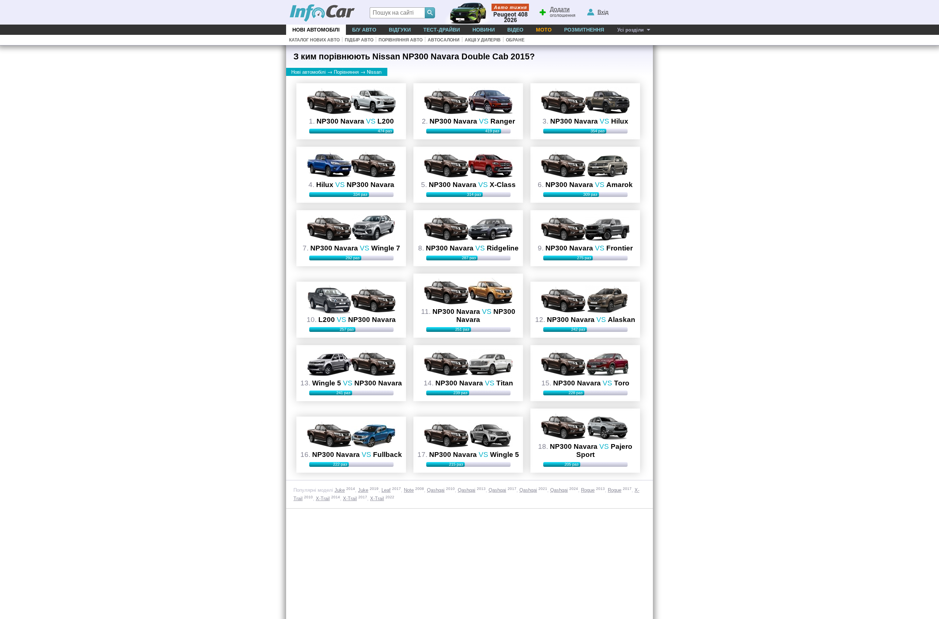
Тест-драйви (441, 30)
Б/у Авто (364, 30)
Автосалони (444, 40)
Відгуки (400, 30)
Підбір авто (359, 40)
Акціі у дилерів (483, 40)
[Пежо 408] (485, 12)
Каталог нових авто (314, 40)
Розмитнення (584, 30)
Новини (483, 30)
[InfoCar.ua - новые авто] (322, 13)
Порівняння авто (401, 40)
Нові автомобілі (316, 30)
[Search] (430, 12)
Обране (515, 40)
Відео (515, 30)
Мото (544, 30)
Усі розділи (630, 30)
